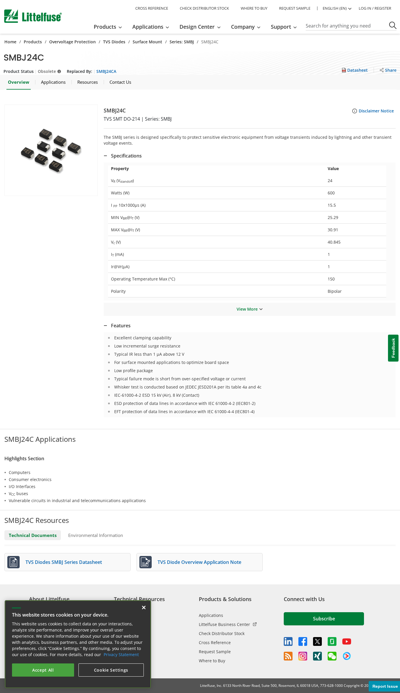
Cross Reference (215, 642)
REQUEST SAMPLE (294, 8)
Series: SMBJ (182, 42)
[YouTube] (346, 641)
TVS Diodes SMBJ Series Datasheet (63, 562)
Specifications (126, 156)
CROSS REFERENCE (151, 8)
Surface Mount (147, 42)
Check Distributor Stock (222, 633)
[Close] (143, 607)
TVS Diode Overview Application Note (199, 562)
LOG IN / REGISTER (375, 8)
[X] (317, 641)
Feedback (393, 348)
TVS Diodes (114, 42)
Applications (211, 615)
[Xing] (317, 656)
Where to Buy (212, 660)
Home (10, 42)
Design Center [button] (197, 26)
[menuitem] (109, 27)
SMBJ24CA (106, 71)
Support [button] (281, 26)
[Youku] (346, 656)
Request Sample (215, 651)
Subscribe (324, 618)
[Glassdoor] (332, 641)
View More (247, 309)
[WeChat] (332, 656)
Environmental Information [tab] (95, 535)
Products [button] (105, 26)
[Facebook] (302, 641)
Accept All (43, 670)
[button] (51, 150)
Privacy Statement (121, 654)
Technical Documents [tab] (33, 535)
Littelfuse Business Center (224, 624)
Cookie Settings (111, 670)
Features (121, 325)
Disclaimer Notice (376, 111)
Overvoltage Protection (72, 42)
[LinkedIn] (288, 641)
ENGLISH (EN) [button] (335, 8)
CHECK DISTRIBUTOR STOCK (204, 8)
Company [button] (243, 26)
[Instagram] (302, 656)
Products (33, 42)
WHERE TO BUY (254, 8)
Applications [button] (147, 26)
